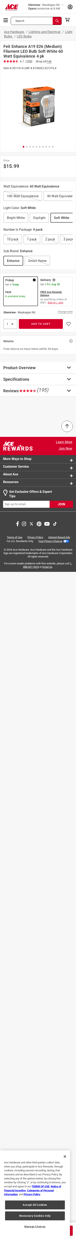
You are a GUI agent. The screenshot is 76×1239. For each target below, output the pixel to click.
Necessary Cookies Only (34, 1215)
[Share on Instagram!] (24, 523)
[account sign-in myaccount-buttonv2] (70, 7)
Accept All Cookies (35, 1204)
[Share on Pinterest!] (39, 523)
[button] (38, 107)
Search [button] (19, 21)
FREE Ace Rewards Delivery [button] (51, 294)
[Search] (57, 21)
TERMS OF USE (40, 1186)
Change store (65, 311)
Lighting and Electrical (45, 32)
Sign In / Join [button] (55, 302)
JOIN (61, 504)
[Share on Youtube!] (47, 523)
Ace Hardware (14, 32)
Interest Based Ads (59, 537)
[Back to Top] (67, 426)
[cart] (69, 19)
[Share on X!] (31, 523)
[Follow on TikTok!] (54, 523)
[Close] (64, 1156)
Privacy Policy (35, 537)
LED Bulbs (24, 36)
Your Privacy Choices (50, 541)
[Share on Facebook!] (17, 523)
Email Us (47, 566)
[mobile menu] (5, 20)
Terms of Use (14, 537)
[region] (35, 1194)
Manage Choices (35, 1226)
